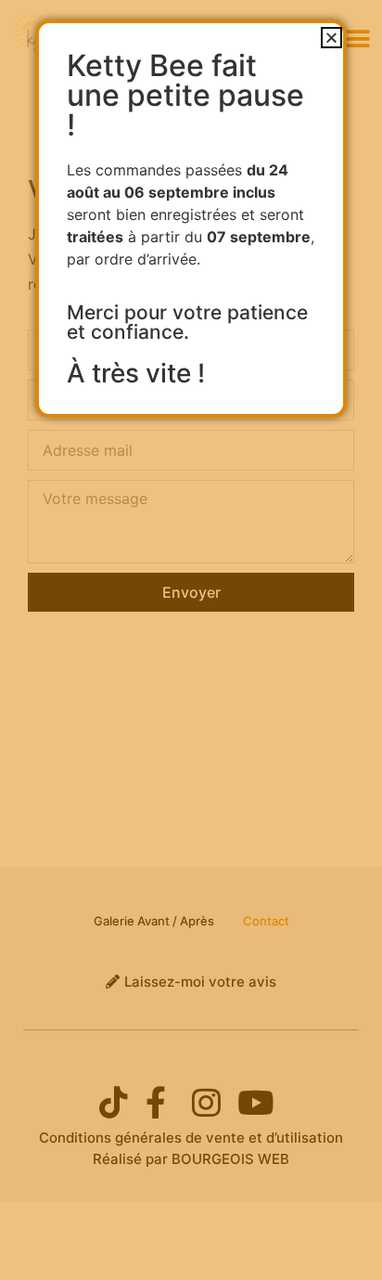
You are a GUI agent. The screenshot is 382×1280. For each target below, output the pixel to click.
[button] (331, 38)
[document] (191, 640)
